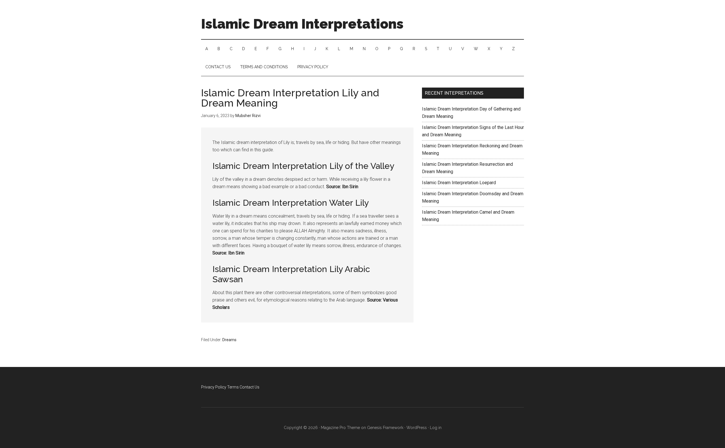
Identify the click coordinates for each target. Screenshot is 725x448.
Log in (436, 427)
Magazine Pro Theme (340, 427)
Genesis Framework (385, 427)
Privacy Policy (213, 387)
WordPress (416, 427)
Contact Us (249, 387)
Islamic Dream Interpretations (302, 24)
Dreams (229, 339)
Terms (233, 387)
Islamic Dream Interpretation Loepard (459, 182)
